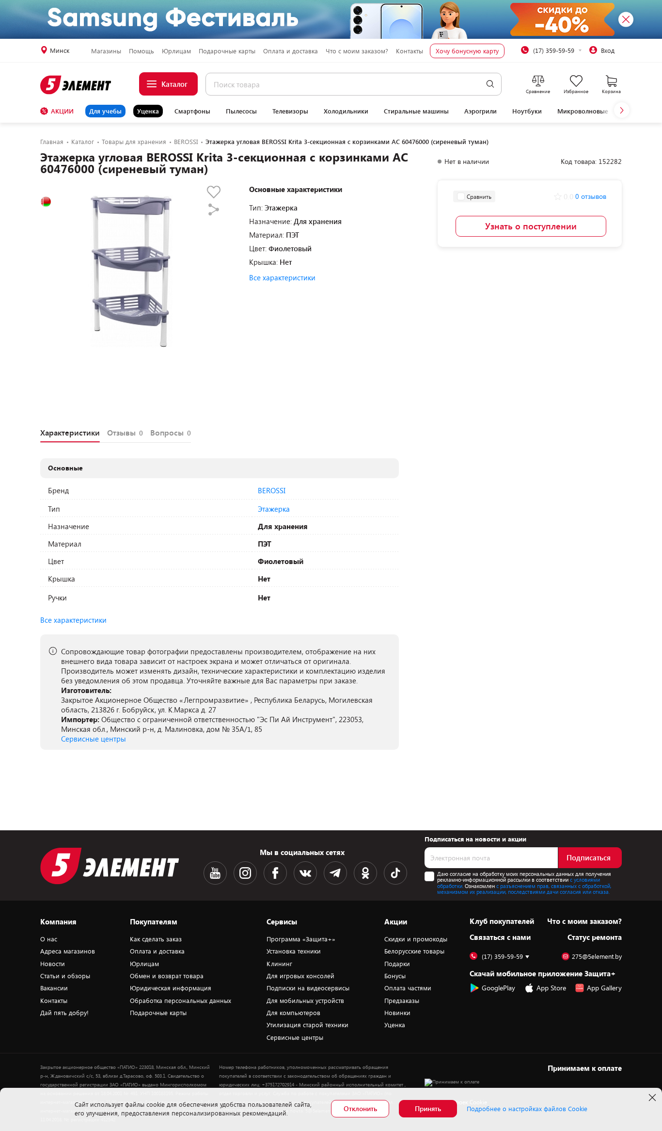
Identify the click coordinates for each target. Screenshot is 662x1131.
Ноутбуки (527, 111)
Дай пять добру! (64, 1012)
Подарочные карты (227, 51)
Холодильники (346, 111)
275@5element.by (597, 957)
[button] (622, 110)
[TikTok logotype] (395, 873)
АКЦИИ (62, 111)
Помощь (141, 51)
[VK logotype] (305, 873)
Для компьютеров (293, 1012)
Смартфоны (192, 111)
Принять (428, 1108)
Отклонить (360, 1108)
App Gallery (604, 987)
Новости (52, 963)
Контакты (409, 51)
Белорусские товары (414, 951)
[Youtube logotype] (215, 873)
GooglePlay (498, 987)
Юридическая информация (170, 988)
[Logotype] (76, 84)
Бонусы (395, 975)
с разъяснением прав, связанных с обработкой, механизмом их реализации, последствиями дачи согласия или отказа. (524, 889)
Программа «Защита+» (301, 939)
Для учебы (105, 111)
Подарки (397, 963)
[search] (490, 84)
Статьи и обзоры (65, 975)
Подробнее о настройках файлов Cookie (527, 1108)
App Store (551, 987)
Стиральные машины (416, 111)
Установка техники (294, 951)
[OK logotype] (365, 873)
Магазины (106, 51)
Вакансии (54, 988)
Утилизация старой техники (307, 1024)
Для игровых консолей (300, 975)
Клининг (279, 963)
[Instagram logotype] (245, 873)
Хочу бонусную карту (467, 51)
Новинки (397, 1012)
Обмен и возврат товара (167, 975)
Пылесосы (241, 111)
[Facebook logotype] (275, 873)
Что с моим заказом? (357, 51)
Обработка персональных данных (180, 1000)
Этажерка (274, 509)
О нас (48, 939)
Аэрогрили (480, 111)
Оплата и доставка (290, 51)
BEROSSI (271, 490)
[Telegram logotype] (335, 873)
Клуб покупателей (502, 921)
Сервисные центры (93, 738)
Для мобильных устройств (305, 1000)
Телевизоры (290, 111)
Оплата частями (407, 988)
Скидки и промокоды (415, 939)
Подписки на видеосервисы (308, 988)
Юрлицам (176, 51)
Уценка (148, 111)
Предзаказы (401, 1000)
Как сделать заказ (156, 939)
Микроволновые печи (591, 111)
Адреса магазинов (67, 951)
